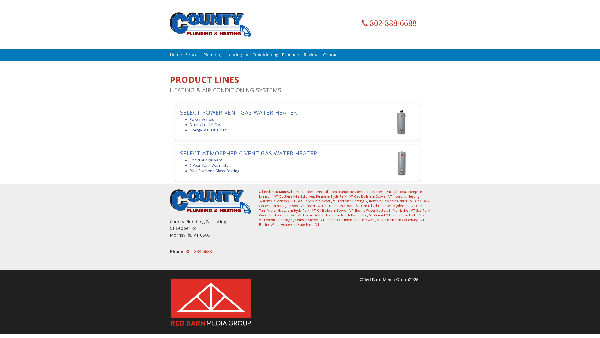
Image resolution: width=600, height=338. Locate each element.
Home (176, 55)
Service (192, 55)
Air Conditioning (262, 55)
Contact (331, 55)
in (280, 191)
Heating (234, 55)
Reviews (312, 55)
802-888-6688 (199, 251)
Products (291, 55)
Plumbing (213, 55)
